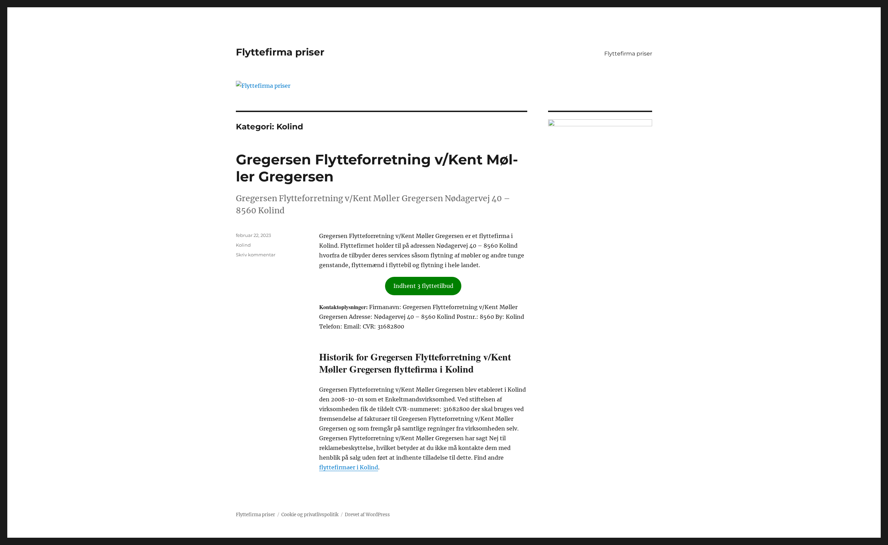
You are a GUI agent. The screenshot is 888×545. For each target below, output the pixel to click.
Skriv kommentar (255, 254)
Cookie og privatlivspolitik (310, 515)
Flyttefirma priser (280, 52)
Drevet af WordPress (367, 515)
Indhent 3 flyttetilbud (423, 285)
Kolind (243, 245)
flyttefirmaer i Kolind (348, 467)
